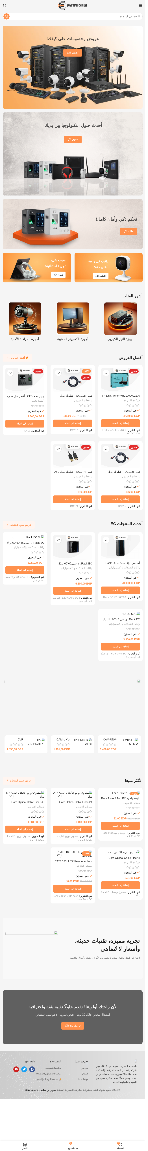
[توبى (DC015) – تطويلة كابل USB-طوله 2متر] (120, 456)
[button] (120, 423)
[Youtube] (16, 1069)
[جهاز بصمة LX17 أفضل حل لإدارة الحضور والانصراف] (24, 380)
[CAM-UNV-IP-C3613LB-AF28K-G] (82, 742)
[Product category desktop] (73, 322)
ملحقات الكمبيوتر (83, 400)
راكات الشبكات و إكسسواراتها (124, 567)
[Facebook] (32, 1069)
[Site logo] (72, 5)
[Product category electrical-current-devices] (120, 322)
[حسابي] (4, 5)
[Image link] (73, 705)
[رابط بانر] (73, 67)
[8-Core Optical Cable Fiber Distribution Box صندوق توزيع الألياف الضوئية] (120, 852)
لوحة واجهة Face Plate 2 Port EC (120, 798)
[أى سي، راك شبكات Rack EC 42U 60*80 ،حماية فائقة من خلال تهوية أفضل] (120, 547)
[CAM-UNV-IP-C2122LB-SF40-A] (128, 742)
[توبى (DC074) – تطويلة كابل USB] (72, 456)
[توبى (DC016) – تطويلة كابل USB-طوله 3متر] (72, 380)
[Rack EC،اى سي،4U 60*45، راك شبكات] (120, 614)
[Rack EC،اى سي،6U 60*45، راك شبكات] (24, 537)
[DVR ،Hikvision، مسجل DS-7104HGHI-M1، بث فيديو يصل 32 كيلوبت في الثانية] (35, 742)
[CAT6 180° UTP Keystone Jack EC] (72, 854)
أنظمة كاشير (37, 400)
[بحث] (6, 16)
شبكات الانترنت (131, 400)
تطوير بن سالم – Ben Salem (40, 1089)
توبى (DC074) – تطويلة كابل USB (73, 471)
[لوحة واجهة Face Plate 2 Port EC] (120, 793)
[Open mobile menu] (140, 5)
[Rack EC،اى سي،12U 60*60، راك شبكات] (72, 547)
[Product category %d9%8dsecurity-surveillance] (25, 322)
